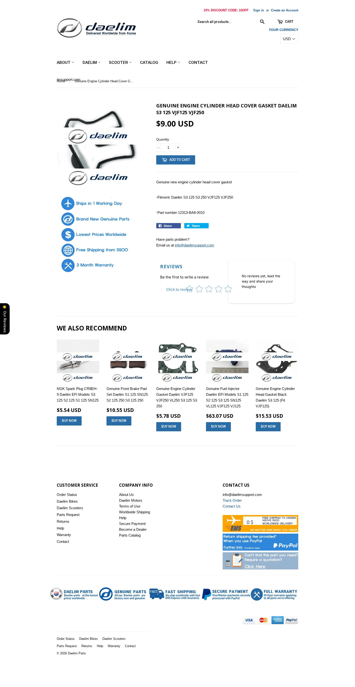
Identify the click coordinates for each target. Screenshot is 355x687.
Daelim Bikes (67, 501)
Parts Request (68, 515)
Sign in (258, 10)
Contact (198, 62)
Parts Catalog (130, 535)
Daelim (90, 62)
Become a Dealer (133, 529)
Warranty (64, 535)
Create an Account (284, 10)
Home (61, 81)
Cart (288, 21)
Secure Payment (132, 524)
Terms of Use (129, 506)
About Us (126, 495)
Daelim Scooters (70, 508)
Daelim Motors (130, 500)
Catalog (149, 62)
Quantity (162, 139)
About (64, 62)
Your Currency (283, 30)
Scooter (119, 62)
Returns (63, 521)
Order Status (67, 495)
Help (172, 62)
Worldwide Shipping (134, 512)
